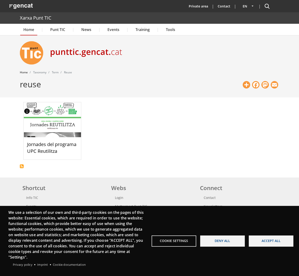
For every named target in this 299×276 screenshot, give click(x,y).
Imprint (42, 264)
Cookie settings (174, 241)
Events (113, 29)
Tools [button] (170, 29)
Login (119, 197)
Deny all (222, 241)
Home (28, 29)
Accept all (271, 241)
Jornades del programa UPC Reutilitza (51, 147)
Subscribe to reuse (22, 166)
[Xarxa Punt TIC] (33, 53)
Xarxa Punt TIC (35, 18)
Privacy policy (22, 264)
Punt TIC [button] (57, 29)
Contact (224, 6)
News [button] (86, 29)
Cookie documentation (69, 264)
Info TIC (32, 197)
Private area (198, 6)
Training (142, 29)
